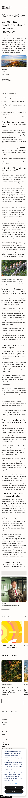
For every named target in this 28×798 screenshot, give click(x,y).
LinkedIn (3, 734)
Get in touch (14, 573)
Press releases (5, 744)
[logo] (6, 7)
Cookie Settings (5, 796)
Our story (4, 722)
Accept (14, 787)
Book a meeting (5, 609)
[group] (11, 635)
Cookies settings (14, 783)
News (3, 746)
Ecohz (3, 71)
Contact (3, 724)
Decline (14, 791)
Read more (11, 701)
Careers (3, 726)
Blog (10, 15)
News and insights (3, 15)
